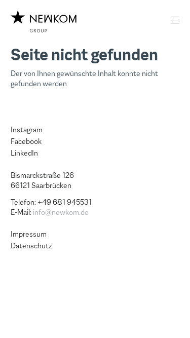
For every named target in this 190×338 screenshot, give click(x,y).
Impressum (29, 234)
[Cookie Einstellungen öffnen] (18, 319)
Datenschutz (31, 245)
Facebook (26, 141)
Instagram (27, 129)
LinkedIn (24, 153)
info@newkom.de (61, 212)
